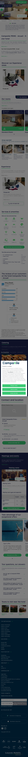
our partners (10, 372)
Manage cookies (14, 385)
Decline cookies (14, 389)
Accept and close (14, 393)
